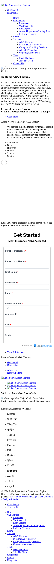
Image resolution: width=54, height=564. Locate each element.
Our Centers (19, 20)
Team (15, 55)
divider (10, 557)
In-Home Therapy (27, 34)
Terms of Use (13, 507)
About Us (11, 370)
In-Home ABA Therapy (30, 44)
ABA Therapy (26, 42)
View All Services (15, 352)
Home (16, 18)
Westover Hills (26, 26)
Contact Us (18, 63)
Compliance (13, 504)
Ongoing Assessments (29, 52)
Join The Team (26, 60)
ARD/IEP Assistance (29, 50)
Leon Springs (25, 28)
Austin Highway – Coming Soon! (35, 31)
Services (17, 39)
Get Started (12, 10)
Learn (16, 36)
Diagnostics (12, 13)
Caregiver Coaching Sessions (33, 47)
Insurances (24, 23)
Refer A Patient (14, 372)
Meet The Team (26, 58)
